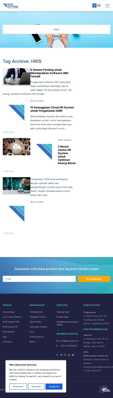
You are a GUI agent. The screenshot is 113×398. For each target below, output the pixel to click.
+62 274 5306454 (68, 345)
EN (99, 5)
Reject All (36, 386)
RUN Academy (37, 336)
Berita (32, 341)
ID (94, 5)
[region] (36, 376)
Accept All (54, 386)
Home (56, 29)
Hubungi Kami (63, 312)
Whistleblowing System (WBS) (68, 323)
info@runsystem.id (69, 341)
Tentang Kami (36, 312)
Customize (18, 386)
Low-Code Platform (12, 317)
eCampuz (7, 341)
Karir (32, 331)
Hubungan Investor (38, 326)
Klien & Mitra (35, 321)
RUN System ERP (11, 321)
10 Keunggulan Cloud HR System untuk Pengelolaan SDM (52, 109)
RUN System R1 (10, 326)
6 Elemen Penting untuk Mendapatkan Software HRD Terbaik (49, 73)
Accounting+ (9, 312)
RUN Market (8, 331)
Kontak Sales (63, 317)
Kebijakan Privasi (37, 317)
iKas (5, 336)
